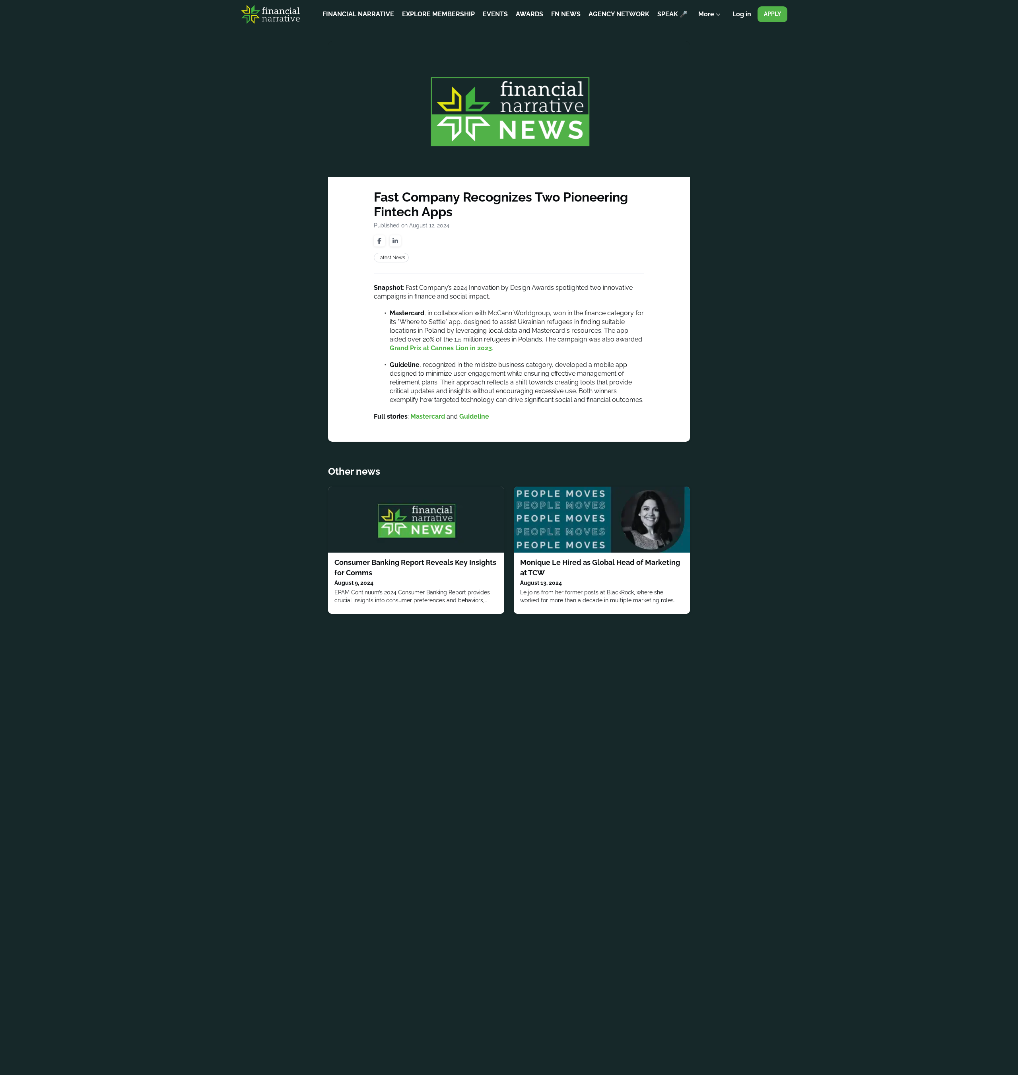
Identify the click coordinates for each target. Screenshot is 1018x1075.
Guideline (474, 416)
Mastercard (427, 416)
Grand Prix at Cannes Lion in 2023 (441, 348)
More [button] (711, 19)
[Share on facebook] (379, 240)
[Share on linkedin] (395, 240)
